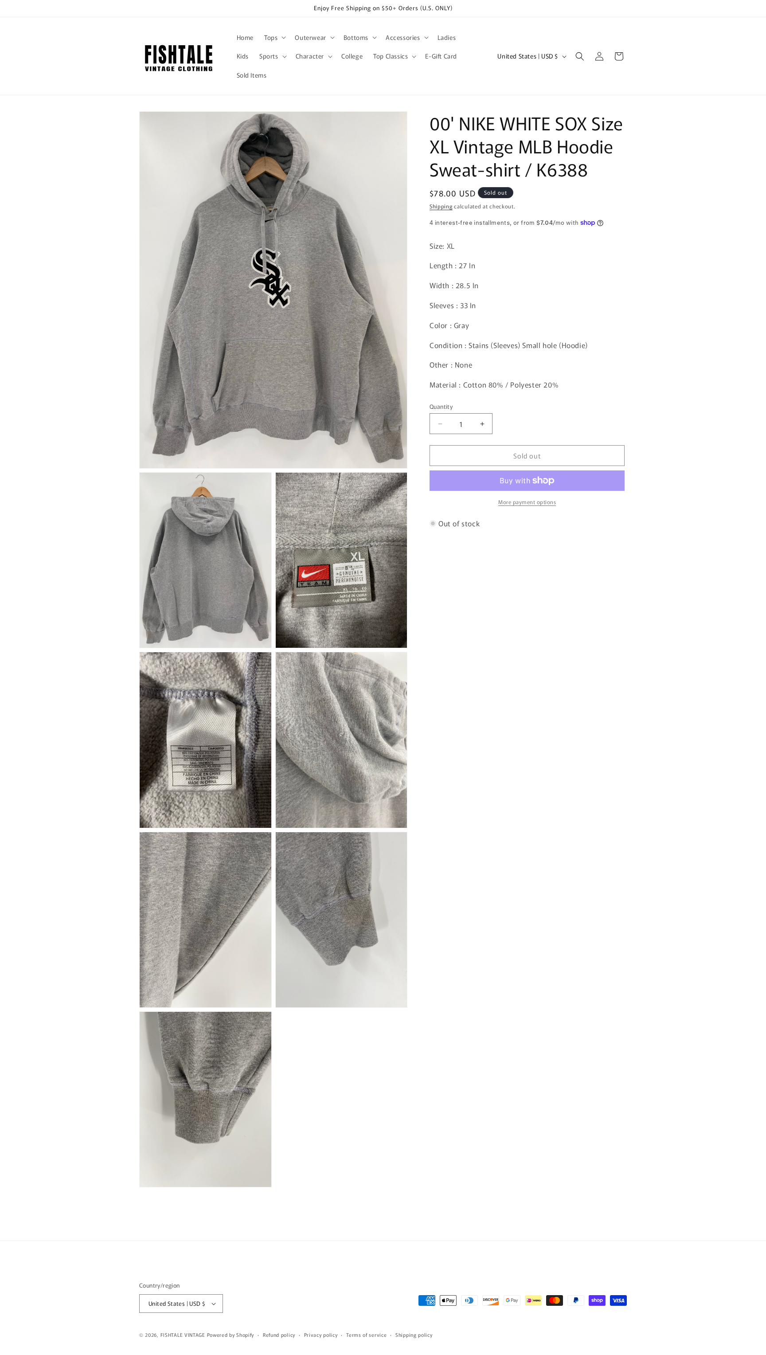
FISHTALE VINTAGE (182, 1334)
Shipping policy (414, 1334)
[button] (274, 37)
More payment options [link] (527, 501)
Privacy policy (321, 1334)
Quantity (441, 406)
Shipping (441, 206)
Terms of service (366, 1334)
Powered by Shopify (230, 1334)
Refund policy (279, 1334)
